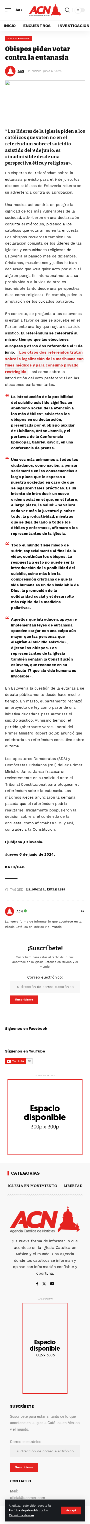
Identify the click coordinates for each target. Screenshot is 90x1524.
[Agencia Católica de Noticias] (45, 10)
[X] (44, 1284)
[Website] (82, 911)
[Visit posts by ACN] (9, 911)
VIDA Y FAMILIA (18, 38)
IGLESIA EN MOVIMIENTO (32, 1186)
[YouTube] (52, 1284)
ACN (21, 71)
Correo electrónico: (45, 977)
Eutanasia (56, 889)
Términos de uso (21, 1515)
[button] (71, 1510)
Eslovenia (35, 889)
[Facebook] (37, 1284)
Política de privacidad (24, 1510)
